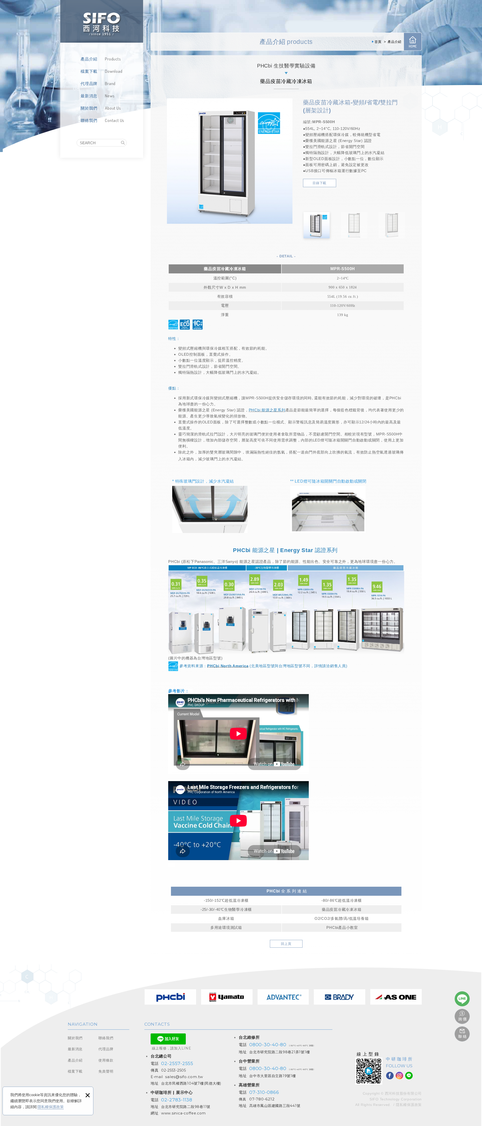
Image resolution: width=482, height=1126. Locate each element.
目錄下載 (319, 183)
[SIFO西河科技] (101, 21)
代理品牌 (105, 1049)
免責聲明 (105, 1071)
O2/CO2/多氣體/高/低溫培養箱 (342, 918)
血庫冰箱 (226, 918)
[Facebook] (390, 1075)
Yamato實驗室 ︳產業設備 (227, 997)
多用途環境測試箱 (226, 927)
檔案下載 (75, 1071)
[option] (229, 161)
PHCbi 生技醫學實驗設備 (286, 65)
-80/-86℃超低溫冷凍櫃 (341, 900)
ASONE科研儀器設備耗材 (396, 997)
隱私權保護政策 (50, 1107)
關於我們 (75, 1038)
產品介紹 (75, 1060)
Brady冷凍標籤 (339, 997)
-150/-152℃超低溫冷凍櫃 (226, 900)
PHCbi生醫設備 (170, 997)
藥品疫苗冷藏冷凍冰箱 (342, 909)
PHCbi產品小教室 (342, 927)
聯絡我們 (105, 1038)
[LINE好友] (409, 1075)
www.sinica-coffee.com (183, 1113)
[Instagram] (399, 1075)
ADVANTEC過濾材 (283, 997)
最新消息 (75, 1049)
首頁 (412, 41)
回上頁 (286, 944)
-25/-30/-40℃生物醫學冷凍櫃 (226, 909)
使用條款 (105, 1060)
